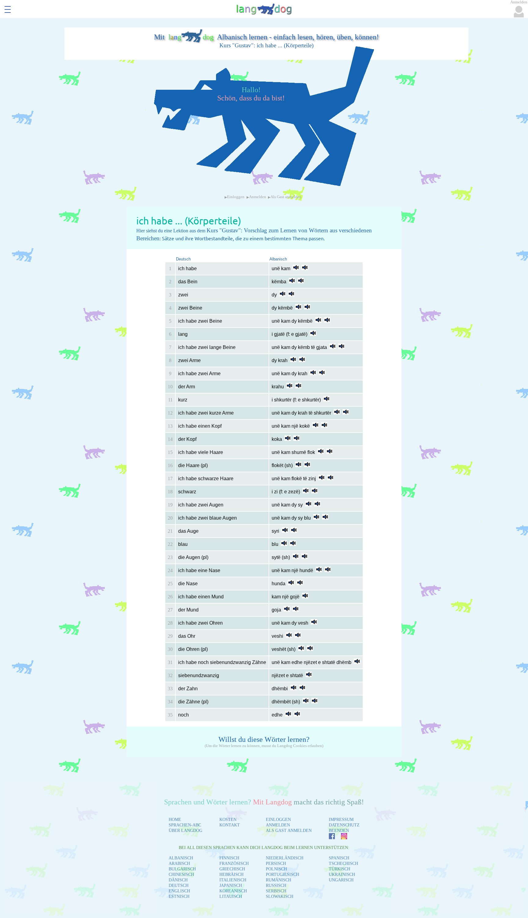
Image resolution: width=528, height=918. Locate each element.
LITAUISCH (230, 896)
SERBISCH (276, 891)
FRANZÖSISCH (234, 863)
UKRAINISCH (342, 874)
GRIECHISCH (232, 869)
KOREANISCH (233, 891)
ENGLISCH (179, 891)
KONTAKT (229, 825)
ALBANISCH (181, 858)
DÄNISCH (178, 880)
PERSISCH (276, 863)
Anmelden (257, 197)
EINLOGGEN (278, 819)
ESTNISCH (179, 896)
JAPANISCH (230, 885)
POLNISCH (276, 869)
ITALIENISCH (232, 880)
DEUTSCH (179, 885)
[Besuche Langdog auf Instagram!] (341, 837)
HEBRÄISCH (231, 874)
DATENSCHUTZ (344, 825)
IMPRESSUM (341, 819)
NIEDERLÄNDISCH (284, 858)
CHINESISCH (181, 874)
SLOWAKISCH (279, 896)
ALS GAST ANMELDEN (289, 830)
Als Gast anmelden (285, 197)
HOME (175, 819)
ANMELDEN (278, 825)
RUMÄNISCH (278, 880)
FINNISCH (229, 858)
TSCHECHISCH (343, 863)
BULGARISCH (182, 869)
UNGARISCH (341, 880)
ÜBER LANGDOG (185, 830)
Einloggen (235, 197)
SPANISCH (339, 858)
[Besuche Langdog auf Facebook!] (329, 837)
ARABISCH (179, 863)
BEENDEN (339, 830)
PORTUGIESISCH (282, 874)
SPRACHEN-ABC (185, 825)
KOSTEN (228, 819)
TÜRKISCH (339, 869)
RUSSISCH (276, 885)
